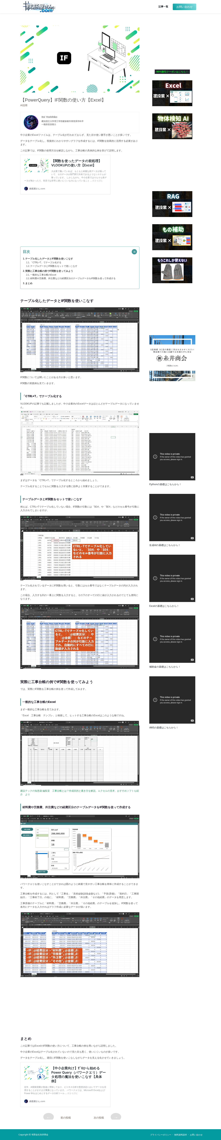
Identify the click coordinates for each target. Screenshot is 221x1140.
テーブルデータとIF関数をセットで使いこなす (53, 266)
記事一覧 (163, 6)
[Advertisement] (79, 219)
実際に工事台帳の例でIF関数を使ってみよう (49, 271)
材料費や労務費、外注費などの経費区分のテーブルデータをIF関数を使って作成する (73, 278)
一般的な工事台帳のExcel (43, 274)
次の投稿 (106, 1116)
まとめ (28, 283)
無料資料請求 (180, 1135)
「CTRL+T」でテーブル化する (45, 262)
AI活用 (23, 105)
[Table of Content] (135, 252)
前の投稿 (58, 1116)
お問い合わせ (196, 1135)
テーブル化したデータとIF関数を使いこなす (49, 258)
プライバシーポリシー (160, 1135)
